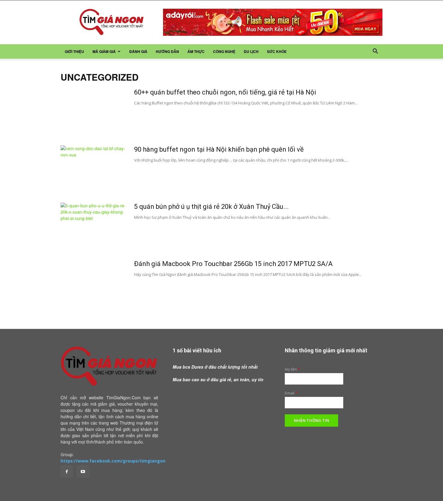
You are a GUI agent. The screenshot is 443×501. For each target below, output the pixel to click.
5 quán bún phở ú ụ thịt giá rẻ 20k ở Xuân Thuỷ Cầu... (211, 206)
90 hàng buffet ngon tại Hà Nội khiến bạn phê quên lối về (219, 149)
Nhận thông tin (311, 420)
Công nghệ (224, 51)
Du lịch (251, 51)
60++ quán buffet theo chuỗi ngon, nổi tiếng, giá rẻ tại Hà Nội (225, 92)
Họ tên (292, 369)
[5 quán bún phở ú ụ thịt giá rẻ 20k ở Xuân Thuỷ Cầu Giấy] (93, 225)
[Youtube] (83, 471)
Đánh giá (138, 51)
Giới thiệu (74, 51)
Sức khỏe (277, 51)
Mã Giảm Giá (104, 51)
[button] (375, 52)
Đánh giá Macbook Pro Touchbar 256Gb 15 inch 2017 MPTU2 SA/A (233, 264)
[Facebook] (67, 471)
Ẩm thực (196, 51)
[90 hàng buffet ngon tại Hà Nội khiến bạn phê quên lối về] (93, 167)
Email (291, 393)
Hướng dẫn (167, 51)
